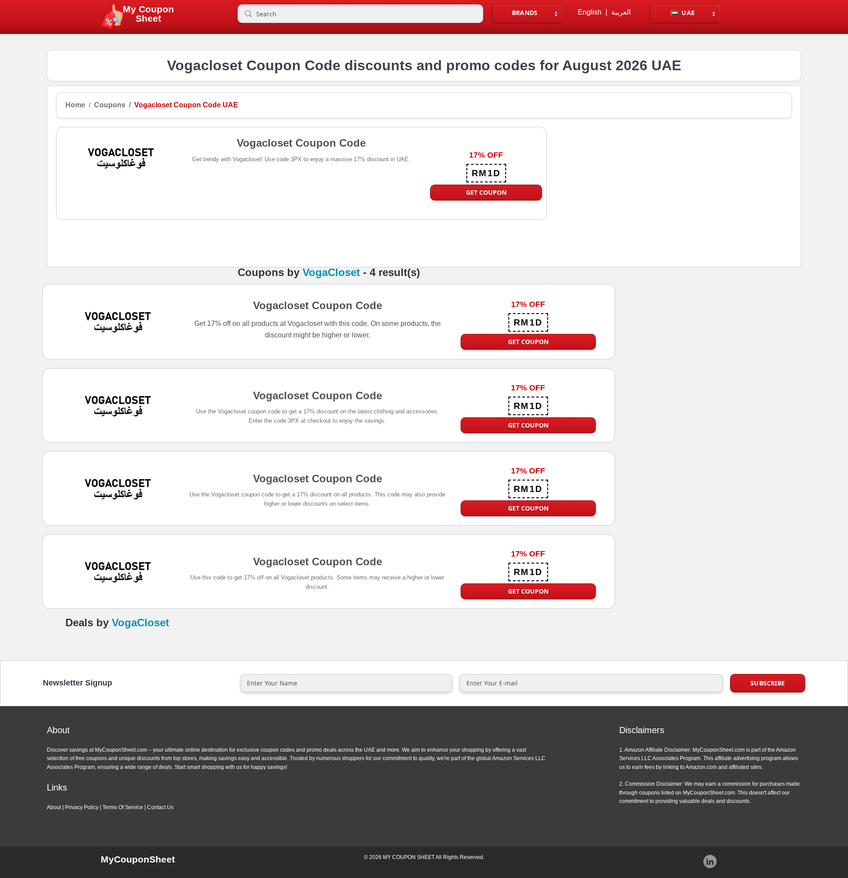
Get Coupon (486, 192)
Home (75, 105)
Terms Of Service (122, 807)
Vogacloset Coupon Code (317, 305)
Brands (525, 12)
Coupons (109, 105)
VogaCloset (331, 272)
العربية (621, 12)
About (54, 807)
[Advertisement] (669, 188)
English (590, 12)
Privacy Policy (81, 807)
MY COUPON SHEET (409, 857)
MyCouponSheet (138, 859)
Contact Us (160, 807)
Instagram (710, 862)
